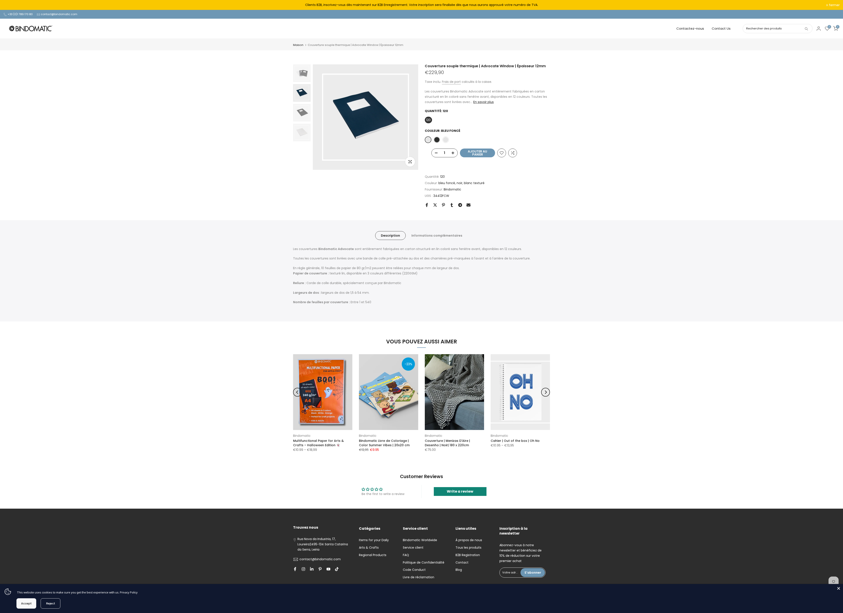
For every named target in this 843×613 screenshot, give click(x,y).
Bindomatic (452, 189)
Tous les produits (468, 547)
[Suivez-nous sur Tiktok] (337, 569)
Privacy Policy (129, 592)
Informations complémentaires (436, 235)
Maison (298, 45)
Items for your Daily (374, 540)
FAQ (406, 555)
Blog (459, 570)
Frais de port (451, 82)
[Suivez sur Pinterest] (320, 569)
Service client (413, 547)
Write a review (460, 491)
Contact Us (721, 28)
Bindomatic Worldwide (420, 540)
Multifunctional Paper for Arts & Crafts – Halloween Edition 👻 (318, 443)
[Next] (545, 392)
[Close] (838, 588)
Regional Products (372, 555)
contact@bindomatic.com (59, 14)
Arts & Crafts (369, 547)
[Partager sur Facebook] (427, 205)
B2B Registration (468, 555)
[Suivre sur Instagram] (303, 569)
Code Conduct (414, 570)
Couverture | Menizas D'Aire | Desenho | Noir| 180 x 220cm (447, 443)
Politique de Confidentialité (423, 562)
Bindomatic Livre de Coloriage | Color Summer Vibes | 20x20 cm (384, 443)
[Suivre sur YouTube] (328, 569)
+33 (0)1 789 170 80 (20, 14)
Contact (462, 562)
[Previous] (297, 392)
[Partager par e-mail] (468, 205)
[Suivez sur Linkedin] (312, 569)
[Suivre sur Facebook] (295, 569)
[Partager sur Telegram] (460, 205)
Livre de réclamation (418, 577)
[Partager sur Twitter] (435, 205)
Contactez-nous (690, 28)
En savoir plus (483, 102)
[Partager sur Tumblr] (452, 205)
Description (390, 235)
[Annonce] (421, 5)
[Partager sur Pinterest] (443, 205)
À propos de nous (469, 540)
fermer (11, 5)
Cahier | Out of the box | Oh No (515, 441)
